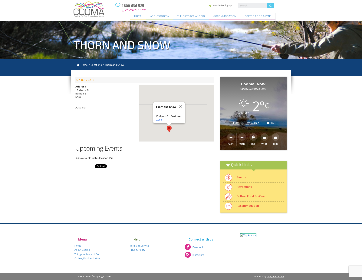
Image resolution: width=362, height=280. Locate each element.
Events (159, 119)
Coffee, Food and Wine (87, 258)
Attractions (244, 186)
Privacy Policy (137, 249)
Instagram (194, 256)
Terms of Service (139, 245)
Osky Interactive (275, 276)
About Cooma (159, 16)
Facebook (194, 248)
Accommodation (224, 16)
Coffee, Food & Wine (258, 16)
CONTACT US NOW (135, 10)
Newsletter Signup (222, 5)
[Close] (180, 106)
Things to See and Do (191, 16)
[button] (169, 129)
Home (138, 16)
